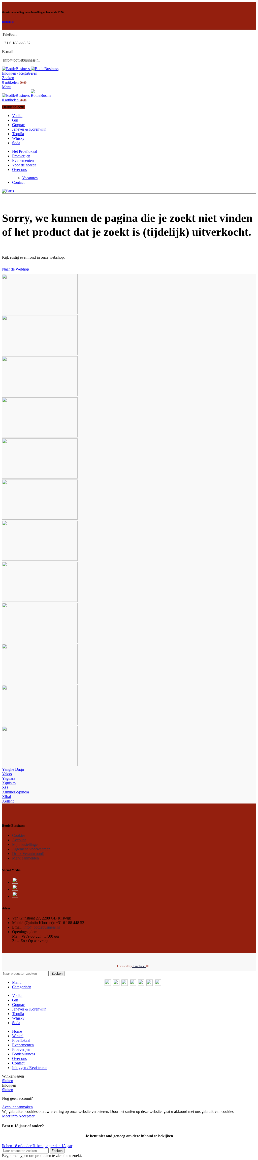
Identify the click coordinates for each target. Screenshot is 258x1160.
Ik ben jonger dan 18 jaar (52, 1146)
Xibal (6, 796)
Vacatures (30, 178)
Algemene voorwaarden (31, 849)
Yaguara (8, 778)
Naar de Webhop (15, 269)
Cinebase (139, 966)
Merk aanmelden (25, 858)
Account (19, 840)
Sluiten (7, 1081)
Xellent (8, 801)
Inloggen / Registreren (29, 1067)
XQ (5, 787)
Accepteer (26, 1116)
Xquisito (9, 783)
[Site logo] (16, 69)
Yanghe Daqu (13, 769)
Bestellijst (8, 21)
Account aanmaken (17, 1107)
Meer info (10, 1116)
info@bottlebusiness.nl (41, 927)
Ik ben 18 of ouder (17, 1146)
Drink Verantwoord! (28, 853)
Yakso (7, 774)
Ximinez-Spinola (15, 792)
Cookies (18, 835)
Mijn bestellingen (26, 844)
